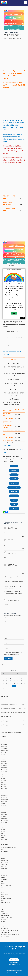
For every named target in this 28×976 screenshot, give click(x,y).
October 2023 (4, 797)
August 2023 (4, 801)
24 (3, 685)
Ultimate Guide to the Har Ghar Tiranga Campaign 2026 (13, 712)
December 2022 (4, 818)
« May (13, 692)
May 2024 (3, 782)
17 (3, 683)
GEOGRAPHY (14, 483)
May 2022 (3, 833)
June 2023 (3, 805)
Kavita (2, 892)
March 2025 (3, 761)
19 (10, 683)
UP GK (14, 500)
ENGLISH (3, 877)
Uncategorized (4, 928)
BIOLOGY (14, 474)
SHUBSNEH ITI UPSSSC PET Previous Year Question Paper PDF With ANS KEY (13, 593)
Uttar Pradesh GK (5, 932)
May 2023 (3, 807)
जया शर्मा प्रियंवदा (4, 732)
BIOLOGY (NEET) (5, 860)
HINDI (2, 881)
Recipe (2, 911)
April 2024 (3, 784)
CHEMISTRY (14, 470)
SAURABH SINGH (5, 913)
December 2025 (4, 746)
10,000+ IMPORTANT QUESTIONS (8, 847)
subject (5, 404)
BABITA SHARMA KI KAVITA (15, 732)
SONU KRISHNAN (5, 915)
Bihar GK (3, 856)
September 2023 (4, 799)
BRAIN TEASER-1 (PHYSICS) (13, 331)
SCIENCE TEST (16, 37)
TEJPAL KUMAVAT (5, 924)
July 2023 (3, 803)
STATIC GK (14, 495)
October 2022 (4, 822)
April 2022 (3, 835)
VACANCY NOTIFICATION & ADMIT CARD (10, 934)
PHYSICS (14, 466)
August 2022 (4, 827)
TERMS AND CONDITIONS (14, 964)
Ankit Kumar (4, 728)
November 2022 (4, 820)
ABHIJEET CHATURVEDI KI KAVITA (16, 728)
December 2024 (4, 767)
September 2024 (4, 774)
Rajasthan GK (4, 909)
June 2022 (3, 831)
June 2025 (3, 757)
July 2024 (3, 778)
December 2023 (4, 793)
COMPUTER (14, 508)
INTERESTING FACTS (6, 885)
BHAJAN (3, 853)
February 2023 (4, 814)
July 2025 (3, 754)
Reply (23, 536)
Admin (2, 730)
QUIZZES (6, 34)
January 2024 (4, 790)
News (2, 896)
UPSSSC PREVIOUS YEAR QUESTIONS (9, 930)
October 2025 (4, 748)
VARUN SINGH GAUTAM (6, 936)
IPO (2, 887)
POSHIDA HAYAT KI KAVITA (11, 730)
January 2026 (4, 744)
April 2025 (3, 759)
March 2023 (3, 812)
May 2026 (3, 742)
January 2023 (4, 816)
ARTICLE (3, 849)
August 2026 (4, 740)
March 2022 (3, 837)
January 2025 (4, 765)
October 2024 (4, 771)
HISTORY (14, 478)
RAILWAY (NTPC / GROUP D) (7, 907)
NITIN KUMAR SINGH (6, 898)
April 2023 (3, 810)
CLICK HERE (17, 414)
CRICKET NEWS (4, 870)
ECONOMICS (14, 491)
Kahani (2, 890)
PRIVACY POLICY (14, 962)
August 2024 (4, 776)
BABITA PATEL (4, 851)
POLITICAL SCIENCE (14, 487)
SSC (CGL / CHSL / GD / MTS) (7, 917)
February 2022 (4, 839)
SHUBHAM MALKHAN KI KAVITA (8, 699)
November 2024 (4, 769)
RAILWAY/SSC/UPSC (8, 37)
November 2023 (4, 795)
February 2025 (4, 763)
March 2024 (3, 786)
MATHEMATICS (4, 894)
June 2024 (3, 780)
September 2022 (4, 824)
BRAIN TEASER (4, 862)
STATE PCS (3, 919)
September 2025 (4, 750)
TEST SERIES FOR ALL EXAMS (14, 38)
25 (6, 685)
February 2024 (4, 788)
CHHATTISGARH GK (5, 866)
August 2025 (4, 752)
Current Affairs (4, 873)
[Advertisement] (14, 55)
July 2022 (3, 829)
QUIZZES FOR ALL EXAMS (12, 35)
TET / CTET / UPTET (5, 926)
